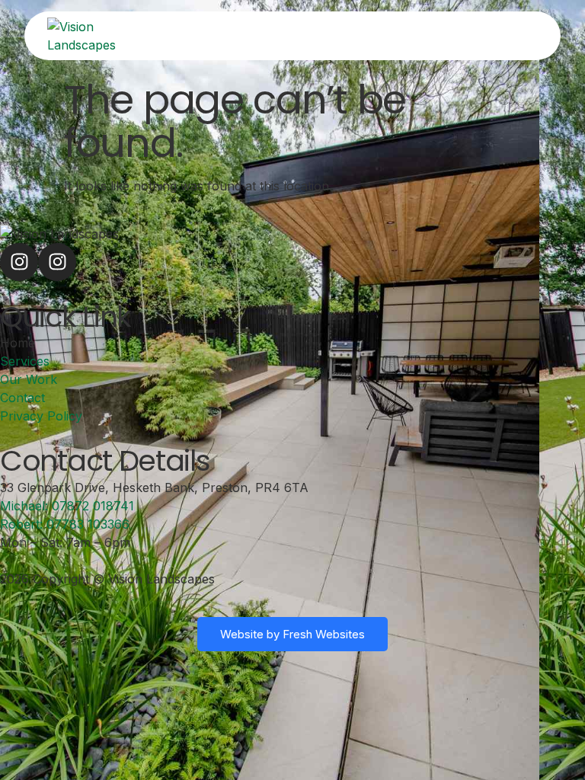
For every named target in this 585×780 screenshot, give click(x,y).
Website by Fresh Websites (292, 634)
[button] (423, 35)
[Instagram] (19, 262)
